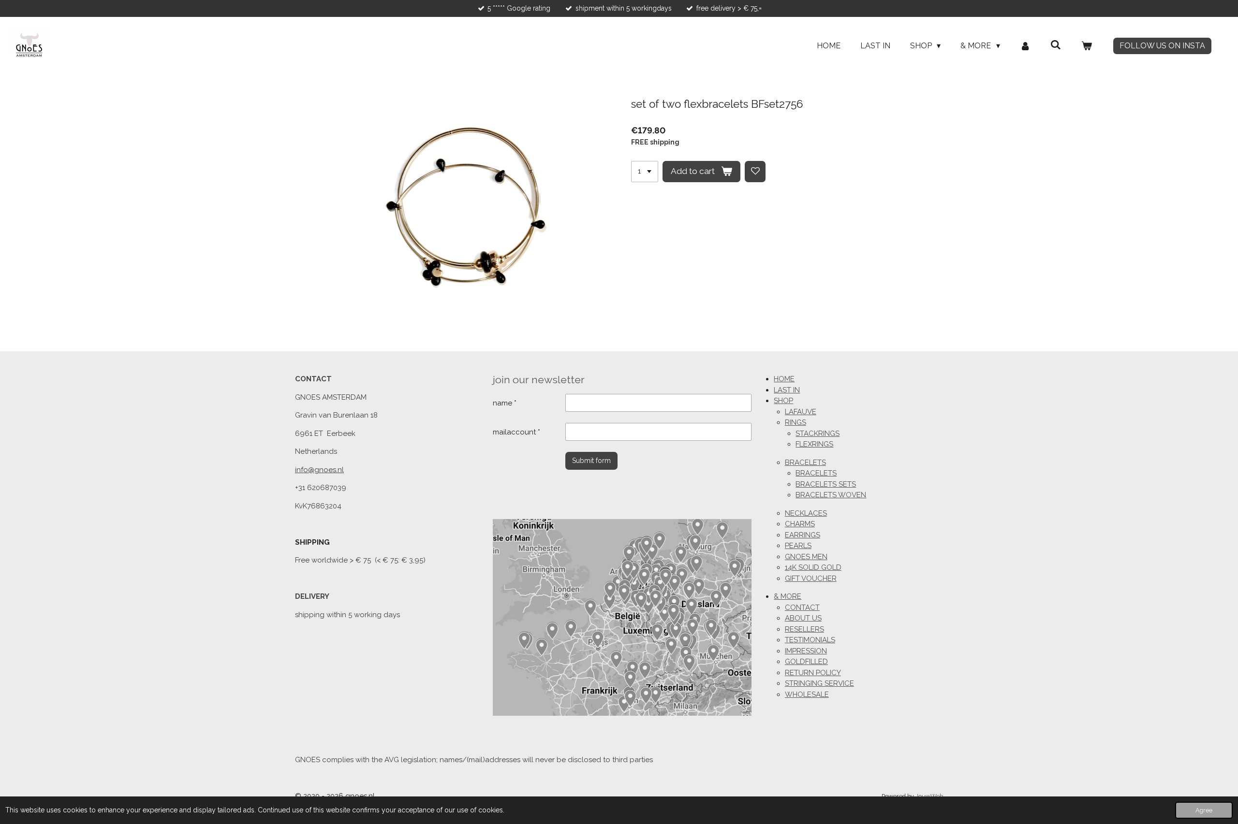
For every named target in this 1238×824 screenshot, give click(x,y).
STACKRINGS (818, 433)
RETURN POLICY (813, 672)
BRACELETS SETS (826, 484)
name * (504, 403)
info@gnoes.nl (319, 469)
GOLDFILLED (806, 661)
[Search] (1055, 45)
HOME (784, 379)
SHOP (783, 400)
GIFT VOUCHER (811, 578)
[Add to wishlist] (755, 171)
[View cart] (1086, 46)
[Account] (1025, 46)
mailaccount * (516, 432)
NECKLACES (806, 513)
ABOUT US (803, 618)
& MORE (787, 596)
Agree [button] (1203, 810)
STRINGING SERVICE (819, 683)
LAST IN (787, 390)
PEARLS (798, 545)
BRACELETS (805, 462)
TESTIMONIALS (810, 640)
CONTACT (802, 607)
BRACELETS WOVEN (831, 495)
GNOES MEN (806, 556)
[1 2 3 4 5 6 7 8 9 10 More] (644, 171)
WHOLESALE (807, 694)
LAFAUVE (800, 411)
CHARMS (800, 524)
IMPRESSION (806, 651)
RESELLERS (804, 629)
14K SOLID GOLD (813, 567)
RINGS (795, 422)
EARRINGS (802, 535)
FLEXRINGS (814, 444)
